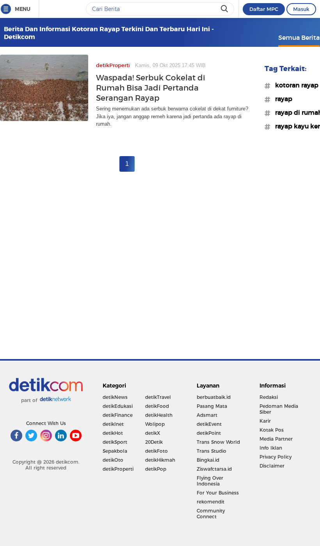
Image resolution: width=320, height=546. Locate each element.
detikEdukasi (118, 406)
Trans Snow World (218, 442)
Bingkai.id (208, 460)
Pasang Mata (212, 406)
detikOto (113, 460)
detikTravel (158, 397)
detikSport (115, 442)
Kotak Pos (272, 430)
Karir (265, 421)
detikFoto (156, 451)
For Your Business (218, 493)
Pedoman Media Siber (279, 409)
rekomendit (210, 502)
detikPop (155, 469)
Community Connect (211, 513)
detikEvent (209, 424)
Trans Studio (211, 451)
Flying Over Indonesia (210, 481)
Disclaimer (272, 466)
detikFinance (118, 415)
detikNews (115, 397)
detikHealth (158, 415)
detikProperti (118, 469)
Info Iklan (271, 448)
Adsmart (207, 415)
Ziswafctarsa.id (214, 469)
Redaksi (269, 397)
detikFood (157, 406)
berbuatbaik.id (214, 397)
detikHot (113, 433)
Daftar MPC (263, 9)
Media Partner (276, 439)
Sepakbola (115, 451)
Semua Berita (299, 37)
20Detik (154, 442)
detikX (152, 433)
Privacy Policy (276, 457)
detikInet (113, 424)
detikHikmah (160, 460)
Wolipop (155, 424)
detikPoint (209, 433)
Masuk (301, 9)
